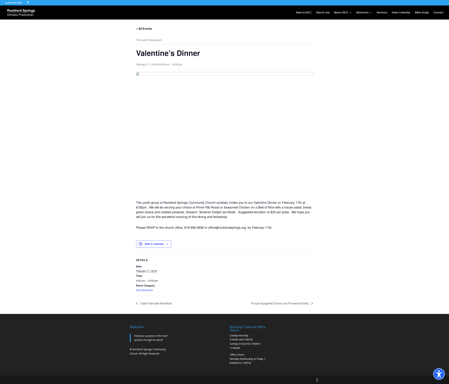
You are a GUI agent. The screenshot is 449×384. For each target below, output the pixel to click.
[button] (439, 374)
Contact (438, 12)
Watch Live (322, 12)
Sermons (382, 12)
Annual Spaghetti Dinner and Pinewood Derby (280, 303)
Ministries (362, 12)
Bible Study (422, 12)
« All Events (144, 29)
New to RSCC (304, 12)
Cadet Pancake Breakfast (155, 303)
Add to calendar (154, 244)
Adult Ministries (144, 290)
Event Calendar (401, 12)
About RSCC (341, 12)
